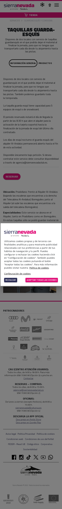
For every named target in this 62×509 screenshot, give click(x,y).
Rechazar (10, 280)
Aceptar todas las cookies (42, 280)
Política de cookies (39, 267)
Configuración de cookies (17, 273)
